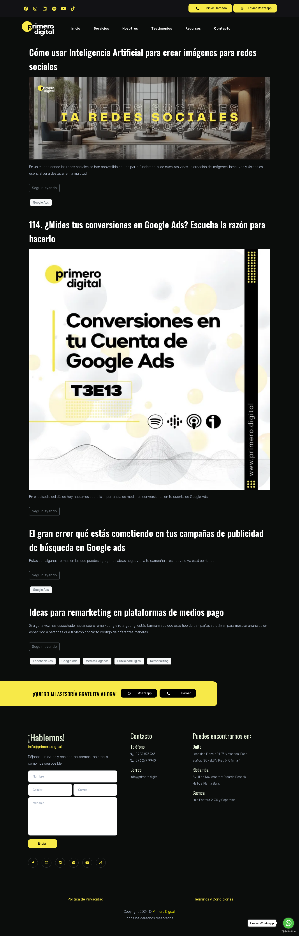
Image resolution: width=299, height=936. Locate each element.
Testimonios (161, 28)
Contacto (222, 28)
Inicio (75, 28)
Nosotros (130, 28)
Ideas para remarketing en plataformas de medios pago (126, 611)
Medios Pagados (97, 661)
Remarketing (159, 661)
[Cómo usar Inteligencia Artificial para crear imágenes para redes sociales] (149, 118)
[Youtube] (63, 8)
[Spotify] (54, 8)
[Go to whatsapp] (288, 923)
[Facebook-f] (33, 863)
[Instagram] (35, 8)
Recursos (193, 28)
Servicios (101, 28)
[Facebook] (25, 8)
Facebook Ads (43, 661)
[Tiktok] (73, 8)
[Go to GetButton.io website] (288, 931)
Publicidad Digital (129, 661)
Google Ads (41, 202)
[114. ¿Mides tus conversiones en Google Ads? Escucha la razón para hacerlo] (149, 369)
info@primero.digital (45, 747)
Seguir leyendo (44, 188)
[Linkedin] (44, 8)
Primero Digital (164, 911)
